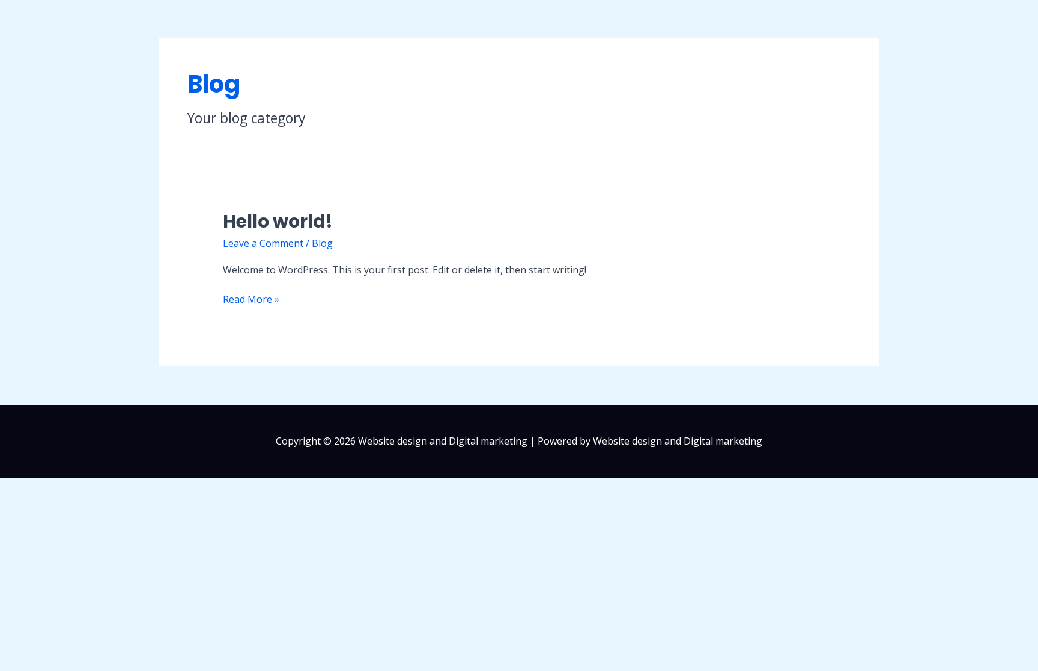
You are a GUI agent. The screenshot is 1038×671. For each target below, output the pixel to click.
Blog (322, 243)
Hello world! (278, 221)
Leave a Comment (263, 243)
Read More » (251, 299)
